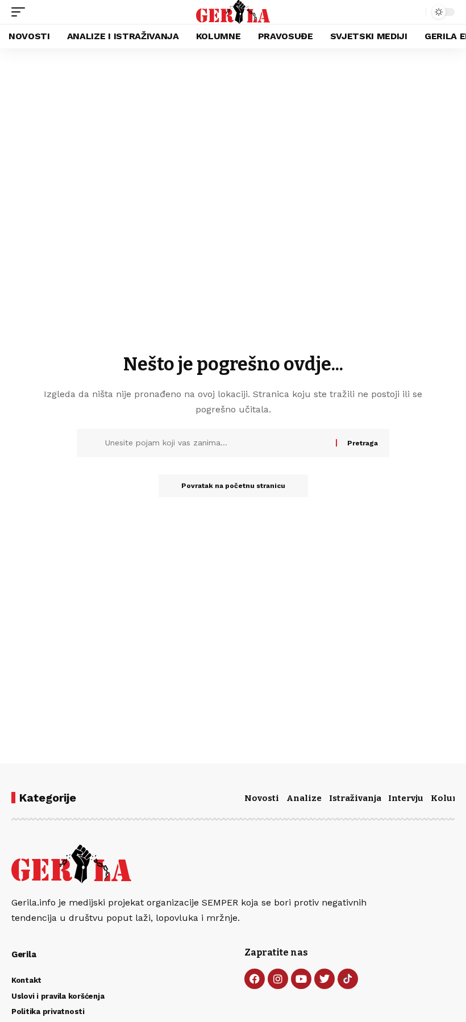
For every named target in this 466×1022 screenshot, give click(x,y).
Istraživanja (355, 798)
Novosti (261, 798)
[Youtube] (301, 979)
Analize (304, 798)
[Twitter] (324, 979)
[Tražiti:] (216, 443)
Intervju (405, 798)
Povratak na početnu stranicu (233, 486)
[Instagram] (278, 979)
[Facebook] (254, 979)
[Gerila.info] (233, 12)
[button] (21, 11)
